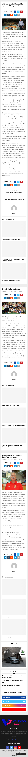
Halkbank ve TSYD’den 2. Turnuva (10, 597)
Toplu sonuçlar (6, 617)
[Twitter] (11, 747)
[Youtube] (19, 747)
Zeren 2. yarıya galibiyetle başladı (10, 637)
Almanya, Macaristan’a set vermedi (11, 685)
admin (6, 8)
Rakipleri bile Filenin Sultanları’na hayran (12, 692)
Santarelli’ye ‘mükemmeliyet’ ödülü (11, 280)
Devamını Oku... (14, 755)
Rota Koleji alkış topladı (14, 192)
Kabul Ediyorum (21, 753)
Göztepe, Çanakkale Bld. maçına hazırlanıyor (13, 425)
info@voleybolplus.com (16, 739)
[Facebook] (7, 747)
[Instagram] (15, 747)
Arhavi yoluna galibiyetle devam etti (11, 405)
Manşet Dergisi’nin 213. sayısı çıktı (11, 239)
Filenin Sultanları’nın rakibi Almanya (11, 689)
